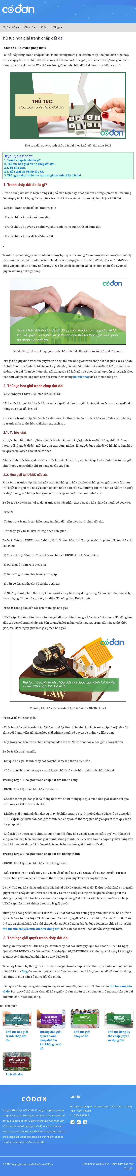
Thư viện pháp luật (31, 48)
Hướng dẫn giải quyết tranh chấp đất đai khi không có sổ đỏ (51, 1040)
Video (44, 27)
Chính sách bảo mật (122, 1163)
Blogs (56, 27)
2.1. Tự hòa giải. (15, 168)
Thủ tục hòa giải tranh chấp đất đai (17, 1036)
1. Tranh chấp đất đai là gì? (22, 160)
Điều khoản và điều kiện (96, 1163)
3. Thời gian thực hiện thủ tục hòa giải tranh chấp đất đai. (43, 175)
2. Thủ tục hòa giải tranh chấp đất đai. (29, 164)
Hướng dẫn (10, 27)
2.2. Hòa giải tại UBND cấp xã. (24, 171)
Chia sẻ (28, 27)
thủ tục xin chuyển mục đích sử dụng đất (31, 929)
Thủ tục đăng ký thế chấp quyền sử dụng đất (119, 1036)
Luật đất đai (14, 1074)
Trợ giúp (129, 1168)
